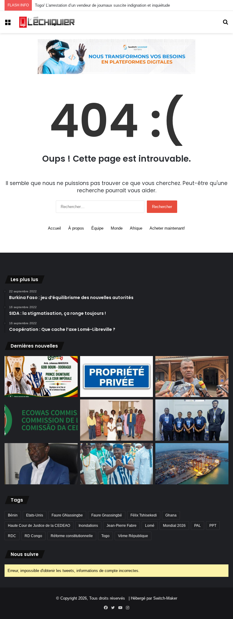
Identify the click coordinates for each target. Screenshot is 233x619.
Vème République (133, 536)
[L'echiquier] (47, 22)
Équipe (97, 228)
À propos (76, 228)
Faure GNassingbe (67, 515)
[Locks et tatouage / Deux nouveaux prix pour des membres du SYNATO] (116, 420)
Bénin (13, 515)
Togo (105, 536)
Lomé (149, 525)
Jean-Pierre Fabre (121, 525)
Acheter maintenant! (167, 228)
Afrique (136, 228)
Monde (117, 228)
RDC (12, 536)
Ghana (171, 515)
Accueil (54, 228)
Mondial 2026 (174, 525)
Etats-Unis (34, 515)
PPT (212, 525)
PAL (197, 525)
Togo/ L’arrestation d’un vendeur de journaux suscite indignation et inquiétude (102, 5)
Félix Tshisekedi (143, 515)
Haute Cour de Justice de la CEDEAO (39, 525)
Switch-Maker (165, 598)
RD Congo (33, 536)
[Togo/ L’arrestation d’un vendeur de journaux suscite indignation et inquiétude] (191, 376)
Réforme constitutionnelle (72, 536)
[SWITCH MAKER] (116, 56)
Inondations (88, 525)
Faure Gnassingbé (106, 515)
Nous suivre (25, 554)
